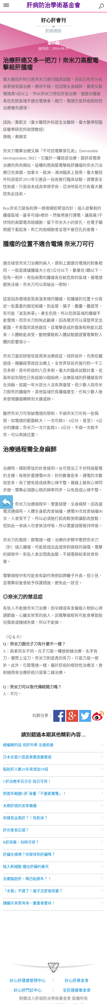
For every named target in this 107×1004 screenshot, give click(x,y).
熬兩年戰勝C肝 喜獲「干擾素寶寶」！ (34, 794)
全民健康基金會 (77, 990)
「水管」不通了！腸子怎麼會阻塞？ (33, 891)
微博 (98, 716)
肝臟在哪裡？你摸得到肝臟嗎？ (29, 854)
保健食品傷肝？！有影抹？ (25, 818)
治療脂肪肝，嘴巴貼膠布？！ (27, 879)
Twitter (85, 716)
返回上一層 (6, 502)
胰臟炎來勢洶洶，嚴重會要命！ (29, 903)
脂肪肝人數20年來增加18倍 (25, 769)
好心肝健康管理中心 (28, 980)
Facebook (59, 716)
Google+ (72, 716)
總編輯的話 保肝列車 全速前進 (28, 745)
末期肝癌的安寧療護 (20, 806)
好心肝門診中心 (28, 990)
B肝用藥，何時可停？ (21, 842)
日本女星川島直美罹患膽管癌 (27, 757)
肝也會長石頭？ (16, 830)
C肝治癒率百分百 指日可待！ (27, 781)
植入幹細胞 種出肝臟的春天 (26, 867)
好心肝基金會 (77, 980)
